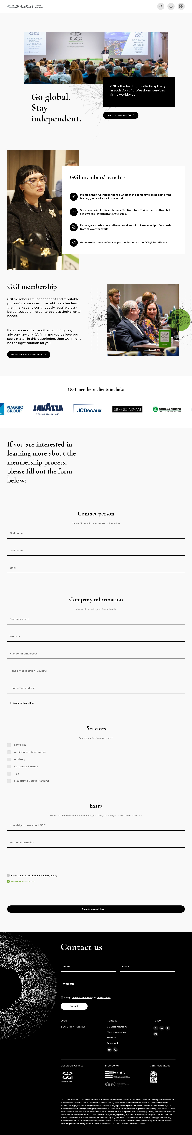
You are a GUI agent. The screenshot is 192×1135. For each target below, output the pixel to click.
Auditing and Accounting (30, 752)
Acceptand (33, 875)
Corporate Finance (26, 766)
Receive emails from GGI (22, 881)
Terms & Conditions (28, 875)
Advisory (19, 759)
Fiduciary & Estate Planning (31, 781)
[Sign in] (171, 6)
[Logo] (25, 6)
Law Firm (20, 745)
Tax (16, 773)
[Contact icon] (109, 1049)
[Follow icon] (155, 1028)
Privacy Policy (50, 875)
